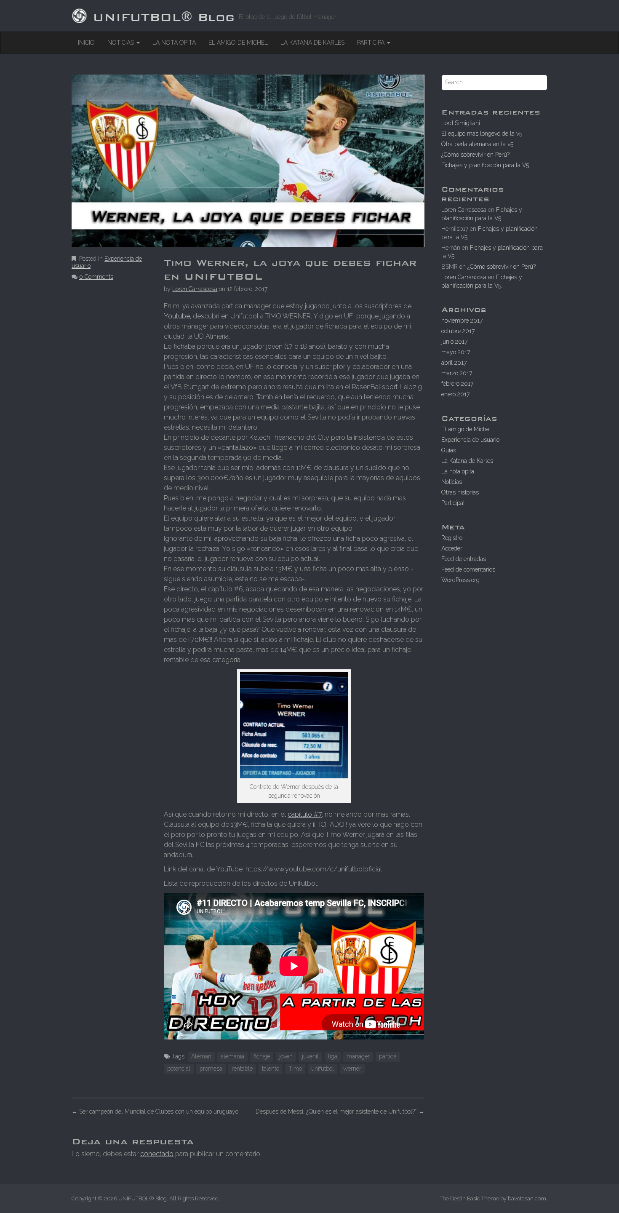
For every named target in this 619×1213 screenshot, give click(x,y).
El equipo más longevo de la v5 (481, 133)
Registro (451, 537)
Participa (371, 42)
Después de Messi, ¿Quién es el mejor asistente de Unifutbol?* (340, 1111)
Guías (448, 450)
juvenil (310, 1056)
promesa (211, 1068)
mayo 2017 (455, 352)
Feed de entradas (463, 559)
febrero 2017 (457, 383)
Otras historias (460, 492)
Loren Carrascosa (194, 289)
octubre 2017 (458, 331)
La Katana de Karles (312, 42)
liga (332, 1056)
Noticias (121, 42)
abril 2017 (454, 362)
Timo (295, 1068)
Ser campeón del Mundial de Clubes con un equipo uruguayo (155, 1111)
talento (270, 1068)
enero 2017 (455, 394)
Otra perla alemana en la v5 (477, 144)
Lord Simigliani (460, 123)
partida (388, 1056)
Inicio (86, 42)
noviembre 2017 (462, 320)
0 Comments (96, 276)
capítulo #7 (305, 814)
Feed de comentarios (468, 569)
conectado (156, 1154)
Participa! (452, 503)
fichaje (261, 1056)
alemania (232, 1056)
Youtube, (177, 316)
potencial (178, 1068)
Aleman (201, 1056)
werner (352, 1068)
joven (286, 1056)
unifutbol (322, 1068)
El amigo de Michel (238, 42)
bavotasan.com (527, 1198)
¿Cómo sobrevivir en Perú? (475, 154)
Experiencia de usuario (470, 439)
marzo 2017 (456, 373)
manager (358, 1056)
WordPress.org (460, 580)
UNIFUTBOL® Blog (164, 14)
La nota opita (174, 42)
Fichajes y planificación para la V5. (485, 165)
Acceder (451, 548)
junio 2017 (454, 341)
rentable (242, 1068)
